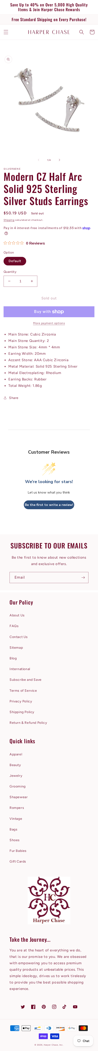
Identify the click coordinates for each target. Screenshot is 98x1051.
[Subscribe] (83, 577)
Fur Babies (18, 851)
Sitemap (16, 648)
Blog (13, 658)
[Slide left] (38, 160)
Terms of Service (23, 691)
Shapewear (19, 797)
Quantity (10, 272)
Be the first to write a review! (49, 505)
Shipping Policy (22, 712)
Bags (13, 829)
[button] (6, 32)
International (20, 669)
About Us (17, 615)
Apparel (16, 754)
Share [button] (14, 398)
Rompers (17, 808)
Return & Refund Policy (28, 723)
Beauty (15, 765)
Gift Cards (18, 861)
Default (15, 261)
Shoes (15, 840)
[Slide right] (59, 160)
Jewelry (16, 776)
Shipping (9, 219)
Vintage (16, 819)
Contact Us (19, 637)
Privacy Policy (21, 701)
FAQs (14, 626)
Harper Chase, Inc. (54, 1045)
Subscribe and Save (26, 680)
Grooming (18, 786)
